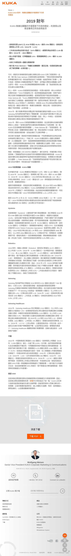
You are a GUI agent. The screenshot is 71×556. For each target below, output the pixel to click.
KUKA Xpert (5, 519)
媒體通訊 (39, 525)
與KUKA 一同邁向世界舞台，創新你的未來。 (49, 517)
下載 (3, 522)
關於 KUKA (40, 519)
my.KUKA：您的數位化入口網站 (11, 517)
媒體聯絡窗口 (6, 509)
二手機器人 (40, 506)
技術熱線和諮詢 (7, 504)
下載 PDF (34, 436)
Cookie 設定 (57, 552)
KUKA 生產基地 (41, 522)
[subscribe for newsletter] (62, 491)
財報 (31, 381)
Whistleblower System (43, 530)
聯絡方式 (5, 506)
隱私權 (49, 552)
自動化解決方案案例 (42, 504)
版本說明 (42, 552)
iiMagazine (40, 527)
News (10, 10)
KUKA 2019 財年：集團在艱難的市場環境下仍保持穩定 (26, 14)
